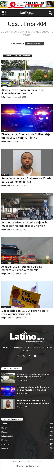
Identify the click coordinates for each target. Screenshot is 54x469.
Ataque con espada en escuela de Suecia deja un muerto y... (22, 91)
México (4, 432)
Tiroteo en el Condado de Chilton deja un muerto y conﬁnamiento (26, 136)
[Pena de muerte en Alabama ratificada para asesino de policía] (27, 162)
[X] (30, 356)
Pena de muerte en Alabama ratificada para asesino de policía (26, 180)
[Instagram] (24, 356)
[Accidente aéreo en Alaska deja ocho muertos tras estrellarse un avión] (27, 206)
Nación (4, 219)
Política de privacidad (21, 462)
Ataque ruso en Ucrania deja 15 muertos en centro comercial (21, 268)
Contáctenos (36, 462)
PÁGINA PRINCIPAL (34, 43)
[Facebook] (19, 356)
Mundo (4, 86)
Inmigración (6, 307)
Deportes (5, 448)
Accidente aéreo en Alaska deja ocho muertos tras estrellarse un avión (24, 224)
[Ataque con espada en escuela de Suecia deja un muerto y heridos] (27, 73)
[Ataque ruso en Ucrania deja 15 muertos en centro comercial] (27, 250)
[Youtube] (35, 356)
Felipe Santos (6, 97)
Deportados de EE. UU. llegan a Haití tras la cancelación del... (24, 312)
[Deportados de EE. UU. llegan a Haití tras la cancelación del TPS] (27, 294)
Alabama (5, 130)
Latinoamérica (7, 436)
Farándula (5, 444)
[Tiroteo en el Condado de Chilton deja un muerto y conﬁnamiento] (27, 117)
